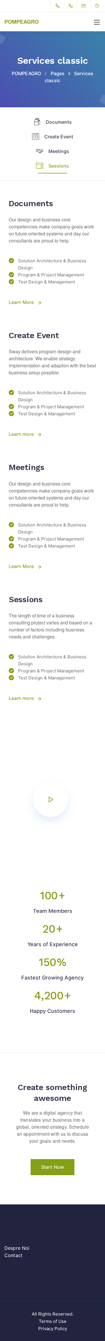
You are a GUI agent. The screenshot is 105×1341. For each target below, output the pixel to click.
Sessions (58, 166)
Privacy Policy (52, 1328)
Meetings (58, 151)
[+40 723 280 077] (58, 6)
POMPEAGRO (21, 21)
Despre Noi (17, 1248)
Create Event (58, 137)
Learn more (21, 434)
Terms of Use (52, 1321)
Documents (59, 122)
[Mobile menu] (97, 22)
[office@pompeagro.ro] (87, 6)
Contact (13, 1255)
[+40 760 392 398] (72, 6)
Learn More (21, 302)
